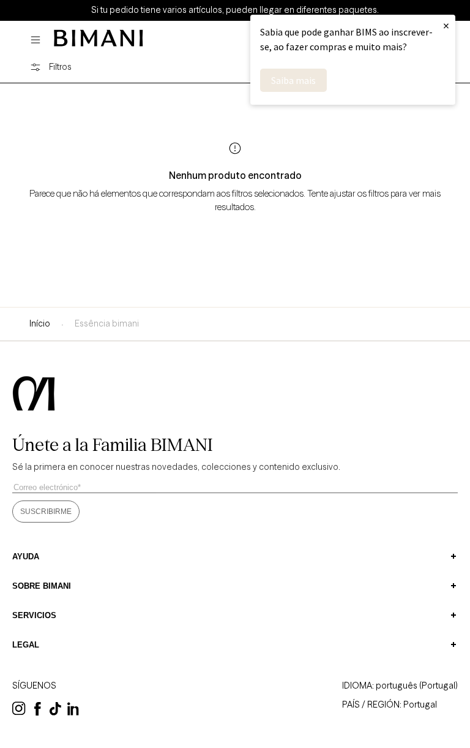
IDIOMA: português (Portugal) (400, 685)
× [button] (446, 25)
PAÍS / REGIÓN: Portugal (389, 704)
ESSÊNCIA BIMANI (107, 323)
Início (39, 323)
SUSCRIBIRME (46, 511)
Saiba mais (293, 80)
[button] (38, 40)
